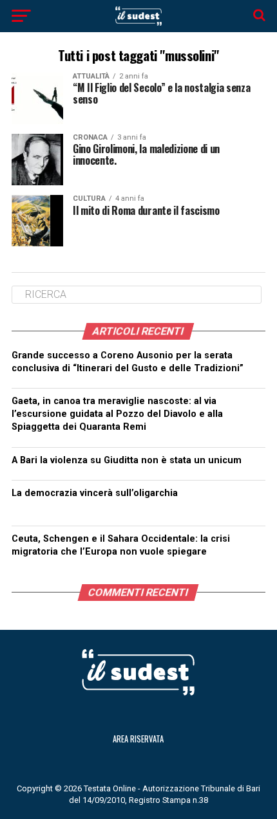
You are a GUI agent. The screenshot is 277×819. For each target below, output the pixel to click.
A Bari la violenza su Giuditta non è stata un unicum (127, 460)
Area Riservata (138, 739)
